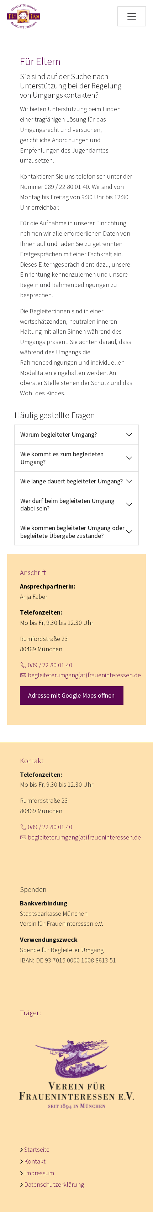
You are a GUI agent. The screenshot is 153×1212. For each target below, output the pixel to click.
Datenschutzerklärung (54, 1184)
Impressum (39, 1173)
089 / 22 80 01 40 (50, 665)
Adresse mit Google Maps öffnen (71, 695)
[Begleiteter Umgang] (23, 16)
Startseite (36, 1149)
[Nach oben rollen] (136, 1195)
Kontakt (35, 1161)
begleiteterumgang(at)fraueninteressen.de (84, 675)
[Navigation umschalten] (131, 16)
